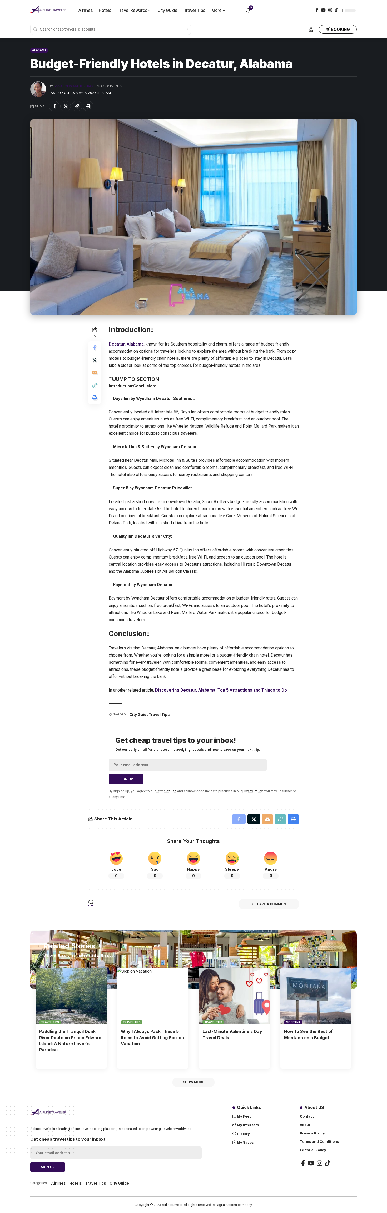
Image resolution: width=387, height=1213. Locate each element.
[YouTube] (323, 10)
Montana (293, 1022)
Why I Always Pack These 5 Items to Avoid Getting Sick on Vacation (152, 1037)
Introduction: (121, 386)
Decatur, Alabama (126, 344)
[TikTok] (336, 10)
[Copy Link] (77, 106)
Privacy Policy (252, 791)
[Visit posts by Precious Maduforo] (38, 89)
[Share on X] (65, 106)
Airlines (58, 1183)
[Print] (88, 106)
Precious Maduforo (73, 86)
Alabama (39, 50)
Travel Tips (159, 714)
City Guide (139, 714)
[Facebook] (317, 10)
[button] (311, 29)
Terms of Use (166, 791)
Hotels (75, 1183)
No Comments (109, 86)
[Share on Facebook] (54, 106)
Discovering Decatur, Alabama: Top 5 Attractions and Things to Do (221, 690)
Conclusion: (144, 386)
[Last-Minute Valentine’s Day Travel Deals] (234, 996)
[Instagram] (330, 10)
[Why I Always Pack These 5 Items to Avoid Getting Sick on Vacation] (152, 996)
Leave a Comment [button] (271, 904)
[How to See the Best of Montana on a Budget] (315, 996)
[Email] (94, 373)
